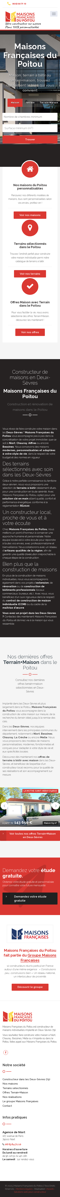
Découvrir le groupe (30, 987)
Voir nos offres (30, 332)
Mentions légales (24, 1189)
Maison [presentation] (15, 102)
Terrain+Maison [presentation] (46, 102)
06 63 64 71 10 (19, 3)
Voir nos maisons (30, 215)
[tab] (15, 103)
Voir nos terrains (30, 273)
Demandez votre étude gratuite (30, 898)
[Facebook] (5, 1052)
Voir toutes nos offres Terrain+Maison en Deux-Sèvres (33, 835)
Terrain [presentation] (30, 102)
